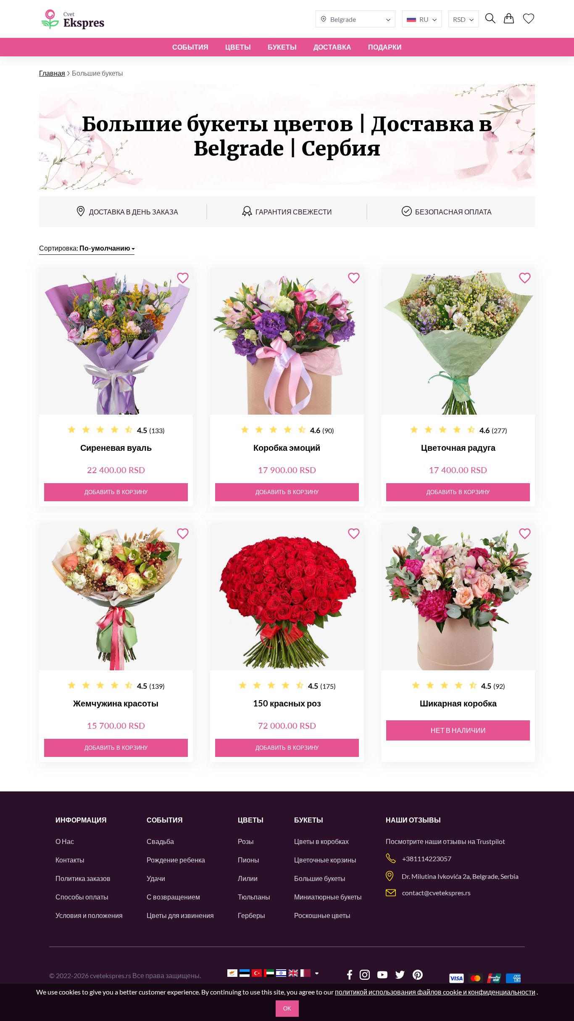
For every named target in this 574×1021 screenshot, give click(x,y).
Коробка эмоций (286, 447)
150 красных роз (287, 703)
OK (287, 1008)
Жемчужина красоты (115, 703)
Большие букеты (319, 878)
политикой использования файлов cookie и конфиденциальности (435, 992)
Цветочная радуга (458, 447)
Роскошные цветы (322, 915)
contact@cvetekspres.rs (436, 893)
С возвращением (173, 897)
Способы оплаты (81, 897)
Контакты (69, 860)
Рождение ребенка (176, 860)
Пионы (248, 860)
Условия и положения (89, 915)
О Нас (64, 841)
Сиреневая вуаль (116, 447)
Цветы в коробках (321, 841)
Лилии (248, 878)
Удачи (156, 878)
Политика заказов (83, 878)
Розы (246, 841)
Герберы (251, 915)
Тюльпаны (254, 897)
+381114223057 (426, 858)
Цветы (238, 47)
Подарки (385, 47)
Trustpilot (491, 841)
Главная (52, 73)
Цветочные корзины (325, 860)
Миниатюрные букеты (328, 897)
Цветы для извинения (180, 915)
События (190, 47)
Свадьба (160, 841)
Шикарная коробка (458, 703)
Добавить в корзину (115, 492)
